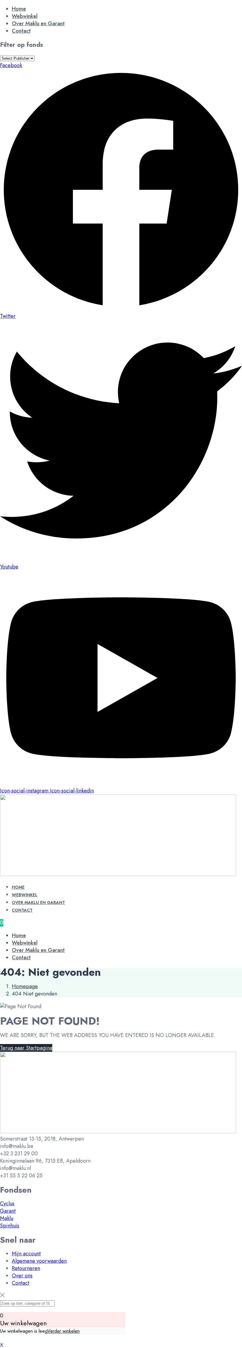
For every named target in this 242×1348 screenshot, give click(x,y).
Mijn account (26, 1253)
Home (19, 9)
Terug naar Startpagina (26, 1048)
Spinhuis (9, 1225)
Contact (21, 31)
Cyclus (7, 1203)
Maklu (6, 1218)
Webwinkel (24, 16)
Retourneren (26, 1268)
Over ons (22, 1275)
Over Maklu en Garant (38, 23)
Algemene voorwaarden (39, 1261)
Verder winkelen (63, 1331)
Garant (8, 1211)
